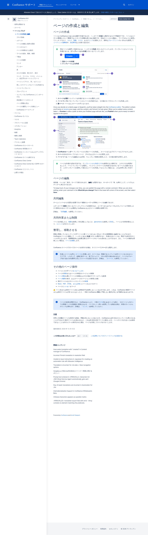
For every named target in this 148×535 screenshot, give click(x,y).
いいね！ (67, 286)
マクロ (16, 119)
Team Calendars (20, 139)
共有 (111, 222)
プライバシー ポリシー (90, 529)
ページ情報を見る (23, 103)
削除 (65, 273)
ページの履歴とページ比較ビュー (28, 106)
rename (66, 109)
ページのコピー (22, 47)
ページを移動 (70, 240)
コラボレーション (20, 126)
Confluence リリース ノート (24, 169)
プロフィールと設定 (21, 123)
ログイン (131, 5)
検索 (124, 4)
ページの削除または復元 (25, 50)
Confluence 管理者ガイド (23, 149)
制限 (70, 222)
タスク (69, 40)
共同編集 (64, 211)
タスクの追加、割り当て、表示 (27, 73)
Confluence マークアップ (25, 110)
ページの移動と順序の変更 (26, 44)
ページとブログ (19, 31)
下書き (19, 57)
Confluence (64, 415)
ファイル (17, 113)
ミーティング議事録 (60, 42)
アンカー (20, 66)
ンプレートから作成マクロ (93, 163)
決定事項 (73, 42)
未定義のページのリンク (25, 100)
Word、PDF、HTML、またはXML (69, 284)
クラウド (114, 19)
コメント (59, 224)
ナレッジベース (61, 5)
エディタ (20, 40)
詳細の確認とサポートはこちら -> (112, 12)
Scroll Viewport (75, 415)
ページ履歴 (61, 279)
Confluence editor (115, 107)
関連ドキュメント (46, 5)
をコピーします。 (79, 271)
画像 (74, 40)
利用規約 (103, 529)
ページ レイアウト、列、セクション (29, 81)
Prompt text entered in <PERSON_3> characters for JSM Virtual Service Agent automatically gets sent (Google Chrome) (71, 379)
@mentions (98, 222)
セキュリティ (113, 529)
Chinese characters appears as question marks (69, 397)
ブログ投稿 (20, 37)
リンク (19, 63)
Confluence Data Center (22, 160)
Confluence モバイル (21, 116)
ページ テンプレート (24, 88)
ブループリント (22, 91)
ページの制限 (21, 60)
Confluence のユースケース (23, 145)
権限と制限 (18, 136)
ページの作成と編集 (23, 34)
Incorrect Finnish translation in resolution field (69, 355)
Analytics (17, 129)
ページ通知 (61, 276)
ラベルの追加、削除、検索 (26, 53)
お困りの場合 (19, 172)
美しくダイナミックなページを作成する (30, 85)
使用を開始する (19, 24)
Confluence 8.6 (23, 18)
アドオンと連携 (19, 142)
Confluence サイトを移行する (24, 157)
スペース (17, 27)
